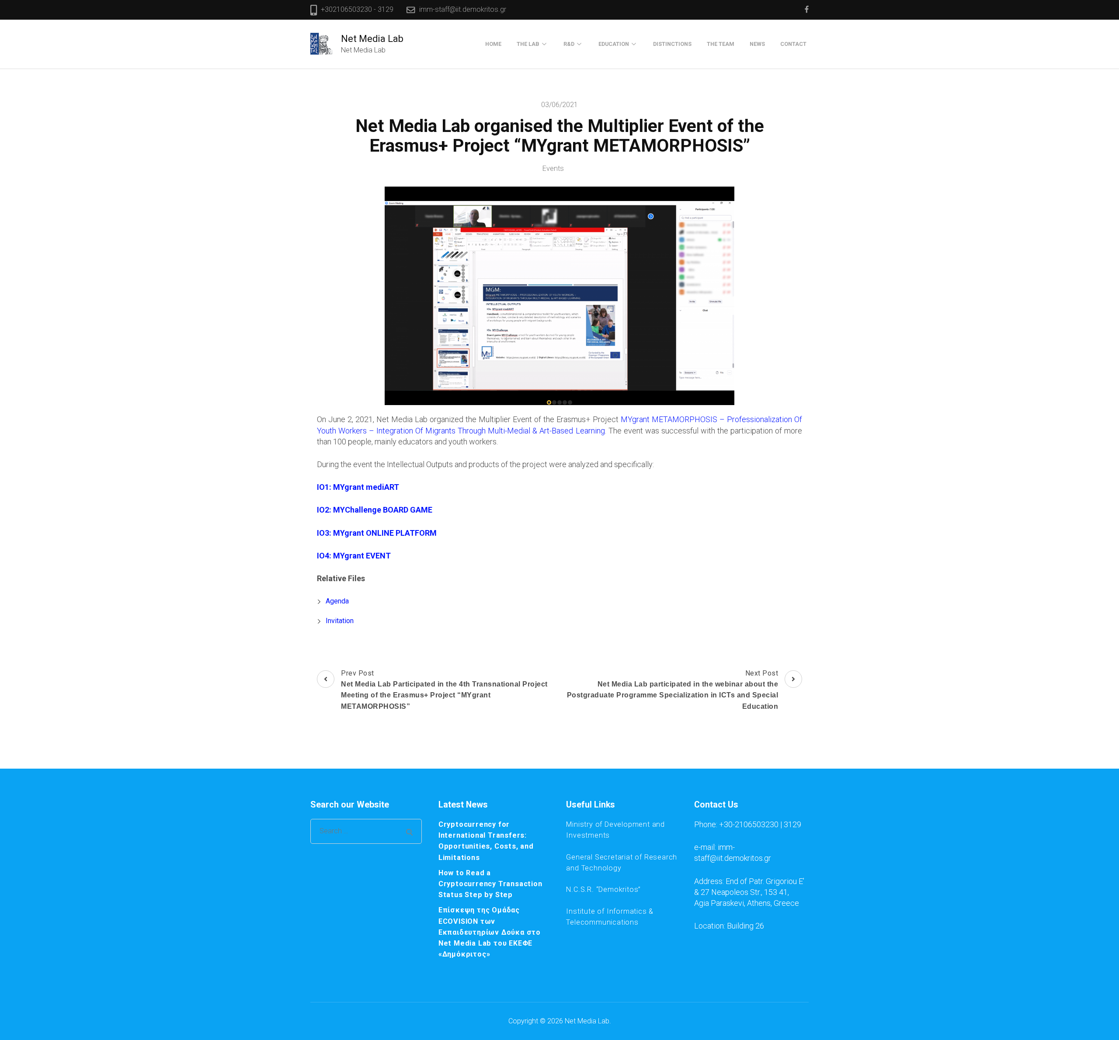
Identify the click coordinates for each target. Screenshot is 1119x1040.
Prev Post (444, 689)
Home (493, 44)
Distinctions (672, 44)
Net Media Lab (372, 38)
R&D (568, 44)
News (757, 44)
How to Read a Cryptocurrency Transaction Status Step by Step (490, 884)
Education (613, 44)
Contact (793, 44)
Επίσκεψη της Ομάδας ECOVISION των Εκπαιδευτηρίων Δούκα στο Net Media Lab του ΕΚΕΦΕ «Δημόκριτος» (489, 932)
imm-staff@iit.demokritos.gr (462, 9)
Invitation (340, 621)
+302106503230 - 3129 (357, 9)
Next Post (672, 689)
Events (553, 168)
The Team (720, 44)
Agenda (337, 601)
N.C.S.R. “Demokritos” (603, 889)
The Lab (528, 44)
